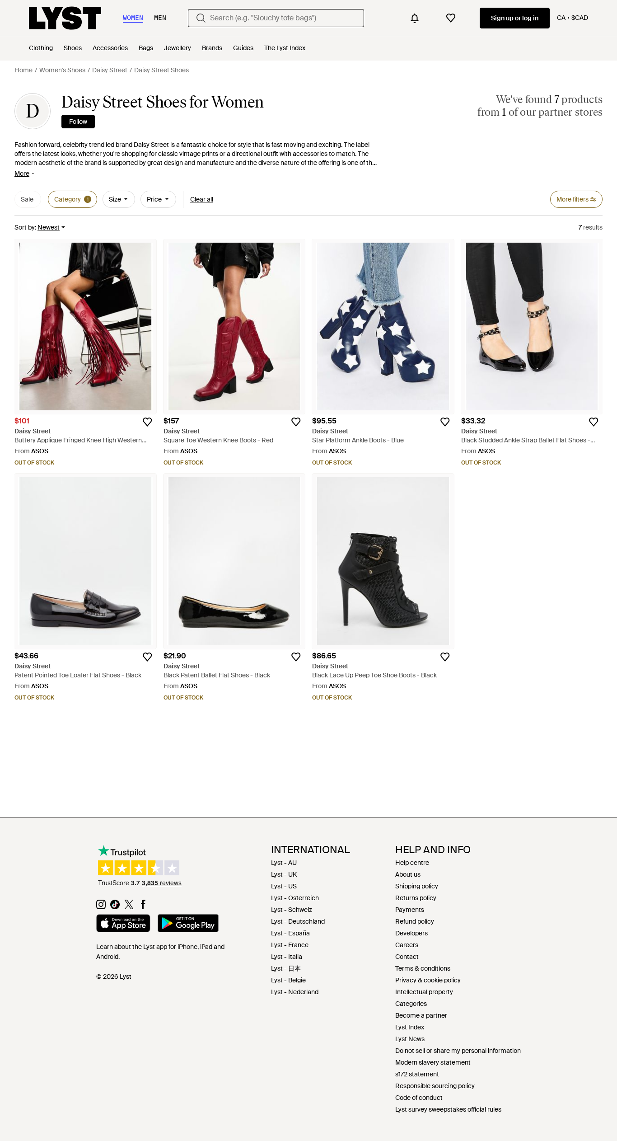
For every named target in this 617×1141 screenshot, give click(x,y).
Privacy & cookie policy (428, 980)
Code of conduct (419, 1098)
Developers (411, 933)
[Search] (201, 18)
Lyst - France (289, 945)
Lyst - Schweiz (291, 910)
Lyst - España (290, 933)
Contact (407, 957)
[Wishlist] (451, 18)
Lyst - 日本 (286, 968)
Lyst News (410, 1039)
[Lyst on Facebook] (143, 906)
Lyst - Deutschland (298, 921)
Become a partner (421, 1015)
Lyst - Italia (286, 957)
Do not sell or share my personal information (458, 1051)
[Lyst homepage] (65, 18)
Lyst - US (284, 886)
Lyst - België (288, 980)
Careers (406, 945)
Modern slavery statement (433, 1062)
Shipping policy (416, 886)
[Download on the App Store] (123, 924)
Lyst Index (409, 1027)
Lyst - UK (284, 874)
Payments (409, 910)
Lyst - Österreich (295, 898)
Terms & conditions (422, 968)
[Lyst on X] (129, 906)
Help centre (412, 863)
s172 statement (417, 1074)
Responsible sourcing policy (435, 1086)
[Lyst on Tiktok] (115, 906)
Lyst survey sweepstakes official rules (448, 1109)
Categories (411, 1004)
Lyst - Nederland (294, 992)
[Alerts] (415, 18)
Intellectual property (424, 992)
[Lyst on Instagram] (101, 906)
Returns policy (415, 898)
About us (408, 874)
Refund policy (414, 921)
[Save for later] (147, 422)
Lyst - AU (284, 863)
